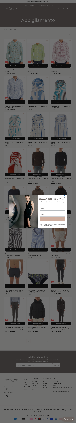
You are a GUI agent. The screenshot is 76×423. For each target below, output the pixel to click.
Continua (52, 219)
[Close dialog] (64, 197)
